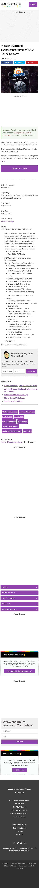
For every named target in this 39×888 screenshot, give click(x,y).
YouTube (19, 834)
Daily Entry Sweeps (10, 412)
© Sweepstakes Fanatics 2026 (12, 863)
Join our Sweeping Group (19, 813)
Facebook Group (19, 828)
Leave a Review (19, 817)
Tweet (20, 62)
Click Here (19, 770)
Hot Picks (27, 431)
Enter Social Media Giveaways (16, 395)
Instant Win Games (27, 412)
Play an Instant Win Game (14, 398)
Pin (31, 62)
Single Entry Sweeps (10, 426)
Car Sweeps (19, 417)
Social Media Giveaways (11, 431)
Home (3, 442)
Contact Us (19, 793)
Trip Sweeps (22, 421)
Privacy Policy (27, 863)
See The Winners (19, 807)
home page (7, 135)
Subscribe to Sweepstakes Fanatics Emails (20, 386)
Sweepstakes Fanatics (22, 133)
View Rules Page (7, 221)
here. (3, 161)
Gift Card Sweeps (9, 421)
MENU (33, 4)
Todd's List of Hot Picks (13, 401)
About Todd (19, 804)
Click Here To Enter (19, 168)
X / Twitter (19, 831)
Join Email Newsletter (19, 810)
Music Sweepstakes (14, 442)
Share (7, 62)
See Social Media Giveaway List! (19, 671)
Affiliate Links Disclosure (18, 866)
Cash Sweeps (7, 417)
